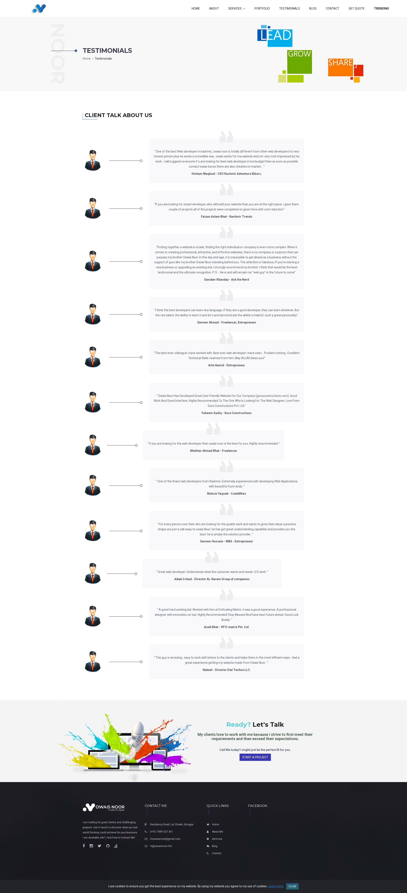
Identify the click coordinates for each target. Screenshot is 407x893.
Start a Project (255, 757)
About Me (217, 831)
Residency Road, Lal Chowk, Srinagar (172, 824)
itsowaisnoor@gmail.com (165, 838)
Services (217, 838)
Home (87, 58)
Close (292, 886)
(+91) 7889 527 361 (161, 831)
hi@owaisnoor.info (161, 846)
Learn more (275, 886)
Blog (214, 846)
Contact (216, 853)
